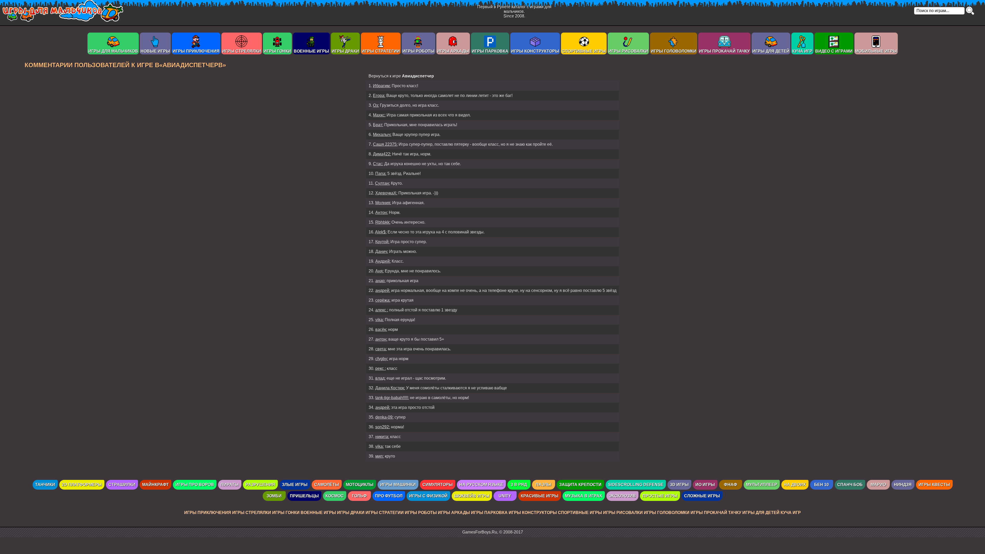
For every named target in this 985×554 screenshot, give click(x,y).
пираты (230, 484)
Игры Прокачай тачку (724, 51)
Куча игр (802, 51)
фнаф (730, 484)
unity (505, 496)
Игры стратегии (381, 51)
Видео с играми (834, 51)
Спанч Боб (850, 484)
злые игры (295, 484)
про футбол (388, 496)
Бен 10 (821, 484)
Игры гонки (277, 51)
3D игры (679, 484)
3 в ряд (519, 484)
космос (335, 496)
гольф (359, 496)
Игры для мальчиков (113, 51)
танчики (45, 484)
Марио (878, 484)
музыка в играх (583, 496)
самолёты (326, 484)
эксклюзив (622, 496)
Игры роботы (418, 51)
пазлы (543, 484)
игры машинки (398, 484)
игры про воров (194, 484)
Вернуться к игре (401, 76)
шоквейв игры (471, 496)
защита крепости (580, 484)
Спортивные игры (584, 51)
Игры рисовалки (628, 51)
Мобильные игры (876, 51)
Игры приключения (196, 51)
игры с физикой (428, 496)
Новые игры (155, 51)
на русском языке (481, 484)
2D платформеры (82, 484)
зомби (274, 496)
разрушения (260, 484)
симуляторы (437, 484)
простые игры (660, 496)
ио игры (705, 484)
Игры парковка (490, 51)
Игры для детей (771, 51)
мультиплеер (761, 484)
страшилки (122, 484)
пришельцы (304, 496)
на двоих (795, 484)
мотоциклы (359, 484)
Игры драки (345, 51)
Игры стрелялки (241, 51)
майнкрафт (155, 484)
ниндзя (903, 484)
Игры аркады (453, 51)
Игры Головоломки (673, 51)
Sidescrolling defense (635, 484)
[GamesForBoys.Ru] (63, 20)
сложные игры (702, 496)
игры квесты (934, 484)
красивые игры (539, 496)
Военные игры (311, 51)
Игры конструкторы (535, 51)
